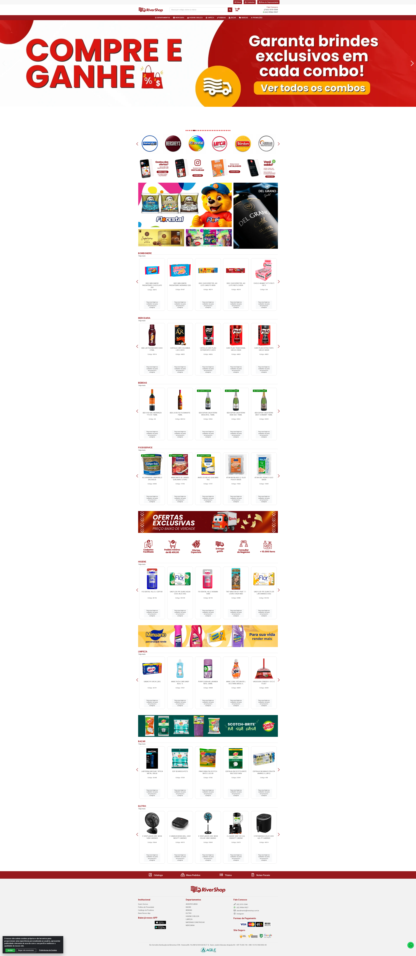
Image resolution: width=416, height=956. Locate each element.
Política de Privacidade (146, 907)
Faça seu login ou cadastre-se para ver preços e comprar (152, 304)
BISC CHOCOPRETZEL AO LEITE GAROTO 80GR (208, 284)
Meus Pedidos (193, 875)
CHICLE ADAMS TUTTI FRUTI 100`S (264, 284)
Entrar (239, 2)
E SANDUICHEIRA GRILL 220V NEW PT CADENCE (180, 837)
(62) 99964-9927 (271, 12)
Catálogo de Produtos (146, 910)
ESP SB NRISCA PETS (180, 771)
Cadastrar (251, 2)
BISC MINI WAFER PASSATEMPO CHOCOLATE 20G (152, 285)
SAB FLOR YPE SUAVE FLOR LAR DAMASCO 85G (264, 593)
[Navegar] (4, 63)
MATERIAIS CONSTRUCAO (195, 922)
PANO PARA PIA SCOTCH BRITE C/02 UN (208, 772)
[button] (186, 130)
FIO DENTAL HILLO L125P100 (152, 592)
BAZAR (188, 907)
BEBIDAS (189, 910)
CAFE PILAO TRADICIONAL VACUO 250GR (236, 349)
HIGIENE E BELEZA (192, 916)
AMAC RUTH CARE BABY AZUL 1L (180, 683)
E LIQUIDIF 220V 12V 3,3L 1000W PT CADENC (236, 837)
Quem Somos (143, 904)
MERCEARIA (190, 925)
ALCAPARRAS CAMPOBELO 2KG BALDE (152, 479)
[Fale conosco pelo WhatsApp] (410, 945)
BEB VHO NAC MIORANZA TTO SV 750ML (152, 414)
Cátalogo (158, 875)
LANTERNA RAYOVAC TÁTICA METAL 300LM (152, 772)
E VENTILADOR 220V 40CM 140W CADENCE (152, 837)
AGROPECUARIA (191, 904)
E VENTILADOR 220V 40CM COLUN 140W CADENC (208, 837)
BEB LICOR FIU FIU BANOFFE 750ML (180, 414)
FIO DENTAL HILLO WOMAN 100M (208, 593)
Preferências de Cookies (48, 950)
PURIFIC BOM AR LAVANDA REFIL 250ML (208, 683)
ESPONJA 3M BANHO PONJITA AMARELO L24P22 (264, 772)
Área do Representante (269, 2)
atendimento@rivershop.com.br (247, 911)
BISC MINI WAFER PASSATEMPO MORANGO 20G (180, 284)
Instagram (240, 914)
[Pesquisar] (230, 9)
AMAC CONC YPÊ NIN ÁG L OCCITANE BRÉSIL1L (236, 683)
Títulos (228, 875)
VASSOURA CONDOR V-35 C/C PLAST (264, 683)
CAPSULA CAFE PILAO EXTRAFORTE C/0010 (208, 349)
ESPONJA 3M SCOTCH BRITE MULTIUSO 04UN (236, 772)
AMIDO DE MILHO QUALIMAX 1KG (208, 479)
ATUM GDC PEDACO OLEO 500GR (264, 479)
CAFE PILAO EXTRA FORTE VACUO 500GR (264, 349)
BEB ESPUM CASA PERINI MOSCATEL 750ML (208, 414)
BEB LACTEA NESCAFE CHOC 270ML (152, 349)
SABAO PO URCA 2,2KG (152, 682)
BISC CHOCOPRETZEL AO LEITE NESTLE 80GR (236, 284)
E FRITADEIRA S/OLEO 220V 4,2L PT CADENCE (264, 837)
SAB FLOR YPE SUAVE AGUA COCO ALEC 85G (180, 593)
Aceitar (10, 950)
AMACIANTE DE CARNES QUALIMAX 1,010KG (180, 479)
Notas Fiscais (263, 875)
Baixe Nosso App (144, 913)
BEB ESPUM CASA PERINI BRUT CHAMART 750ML (264, 414)
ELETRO (188, 913)
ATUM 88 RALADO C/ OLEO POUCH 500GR (236, 479)
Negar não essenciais (26, 950)
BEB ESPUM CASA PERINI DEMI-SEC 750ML (236, 414)
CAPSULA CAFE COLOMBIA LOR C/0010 (180, 349)
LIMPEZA (189, 919)
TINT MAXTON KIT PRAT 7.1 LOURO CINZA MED (236, 593)
